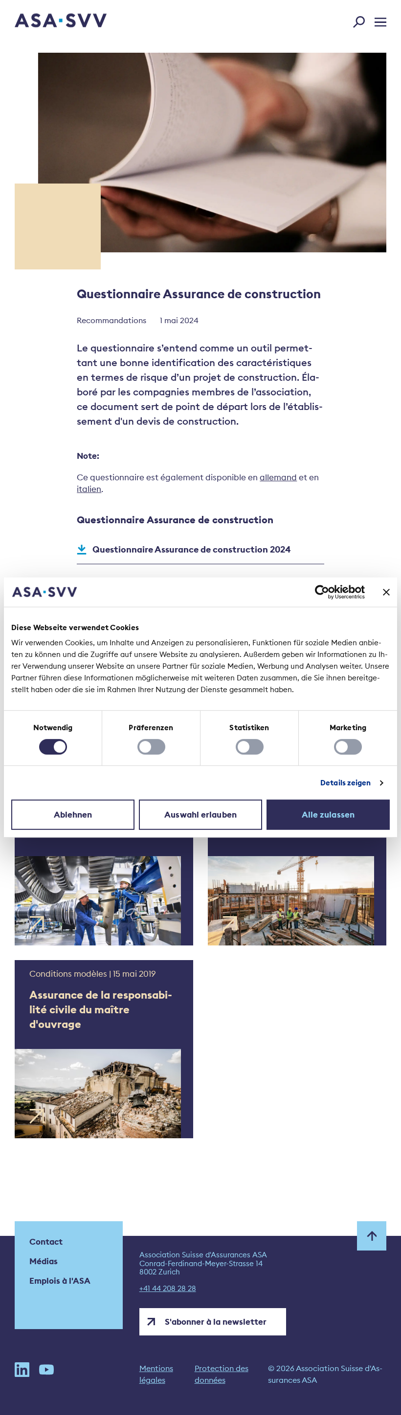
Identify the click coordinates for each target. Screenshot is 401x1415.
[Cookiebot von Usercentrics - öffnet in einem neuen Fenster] (322, 592)
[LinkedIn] (22, 1374)
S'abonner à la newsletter (216, 1321)
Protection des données (221, 1374)
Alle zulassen (328, 814)
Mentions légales (156, 1374)
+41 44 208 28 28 (167, 1288)
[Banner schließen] (386, 592)
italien (89, 489)
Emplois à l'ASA (59, 1280)
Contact (46, 1241)
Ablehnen (73, 814)
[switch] (151, 747)
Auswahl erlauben (200, 814)
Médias (43, 1261)
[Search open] (362, 20)
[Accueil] (43, 22)
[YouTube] (46, 1374)
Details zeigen (345, 782)
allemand (278, 477)
